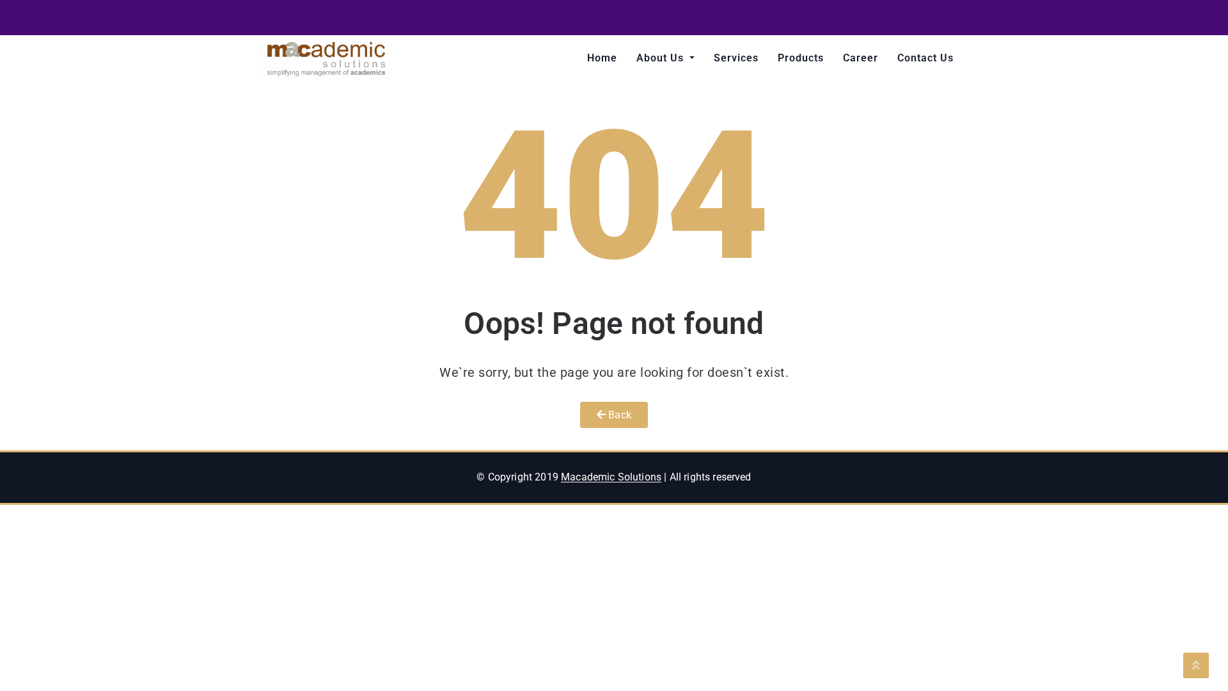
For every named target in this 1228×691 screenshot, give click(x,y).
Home (602, 58)
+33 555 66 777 (799, 19)
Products (801, 58)
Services (736, 58)
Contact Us (925, 58)
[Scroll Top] (1196, 665)
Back (618, 415)
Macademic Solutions (611, 477)
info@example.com (918, 19)
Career (860, 58)
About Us (661, 58)
